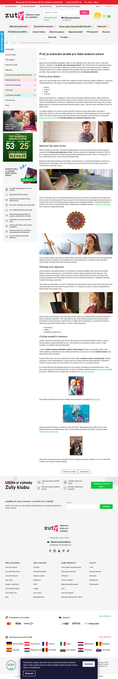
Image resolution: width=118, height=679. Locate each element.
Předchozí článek (68, 472)
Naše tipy (7, 70)
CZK (96, 6)
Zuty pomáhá (92, 584)
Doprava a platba (38, 576)
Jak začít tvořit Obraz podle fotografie (67, 6)
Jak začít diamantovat (27, 6)
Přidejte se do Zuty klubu (101, 485)
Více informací (104, 616)
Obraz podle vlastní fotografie (70, 567)
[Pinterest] (62, 551)
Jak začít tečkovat (45, 6)
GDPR (34, 584)
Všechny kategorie (66, 593)
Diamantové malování (12, 85)
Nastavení (28, 673)
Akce (62, 589)
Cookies (35, 589)
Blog (5, 597)
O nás (90, 567)
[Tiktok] (67, 551)
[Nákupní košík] (109, 16)
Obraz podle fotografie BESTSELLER (17, 75)
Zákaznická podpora (71, 18)
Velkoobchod (92, 580)
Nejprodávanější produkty (68, 584)
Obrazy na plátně (66, 580)
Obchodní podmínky (39, 572)
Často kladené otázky (11, 589)
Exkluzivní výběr (10, 65)
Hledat (83, 12)
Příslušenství (9, 100)
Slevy (6, 105)
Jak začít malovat (10, 6)
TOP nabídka (9, 60)
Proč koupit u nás (10, 593)
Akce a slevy (36, 593)
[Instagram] (53, 551)
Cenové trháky (9, 55)
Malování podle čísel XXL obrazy (71, 597)
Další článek (83, 472)
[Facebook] (49, 551)
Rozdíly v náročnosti (11, 584)
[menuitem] (18, 27)
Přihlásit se (105, 506)
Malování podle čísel (11, 80)
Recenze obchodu (94, 572)
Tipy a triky (8, 580)
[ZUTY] (58, 528)
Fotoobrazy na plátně (12, 95)
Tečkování (8, 90)
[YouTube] (58, 551)
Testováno (91, 576)
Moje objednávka (38, 597)
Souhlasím (88, 664)
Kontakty (35, 567)
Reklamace (36, 580)
